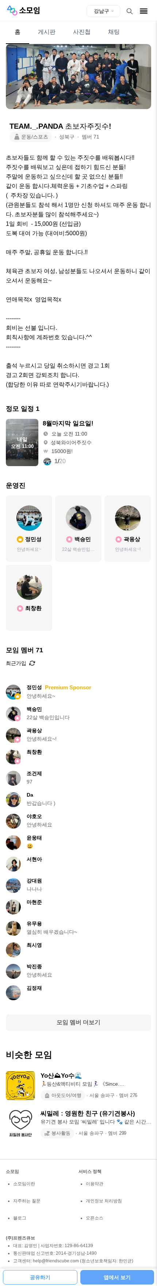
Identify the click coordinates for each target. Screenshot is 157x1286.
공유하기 (40, 1277)
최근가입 (16, 663)
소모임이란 (24, 1183)
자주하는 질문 (27, 1200)
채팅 (114, 32)
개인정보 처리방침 (104, 1200)
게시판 (46, 32)
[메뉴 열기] (143, 11)
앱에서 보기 (117, 1277)
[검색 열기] (129, 11)
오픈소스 (94, 1218)
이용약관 (94, 1183)
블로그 (19, 1218)
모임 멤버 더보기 (78, 1022)
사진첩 (82, 32)
